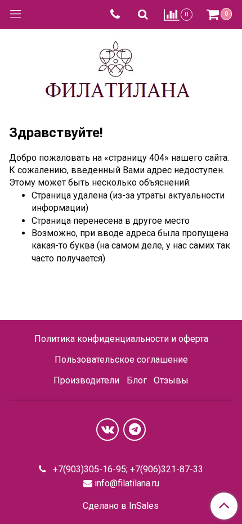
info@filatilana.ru (127, 483)
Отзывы (171, 380)
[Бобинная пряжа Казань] (121, 69)
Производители (86, 380)
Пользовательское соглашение (121, 359)
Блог (137, 380)
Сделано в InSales (121, 506)
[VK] (107, 429)
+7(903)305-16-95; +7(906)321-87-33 (127, 469)
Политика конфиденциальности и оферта (121, 338)
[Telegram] (134, 429)
